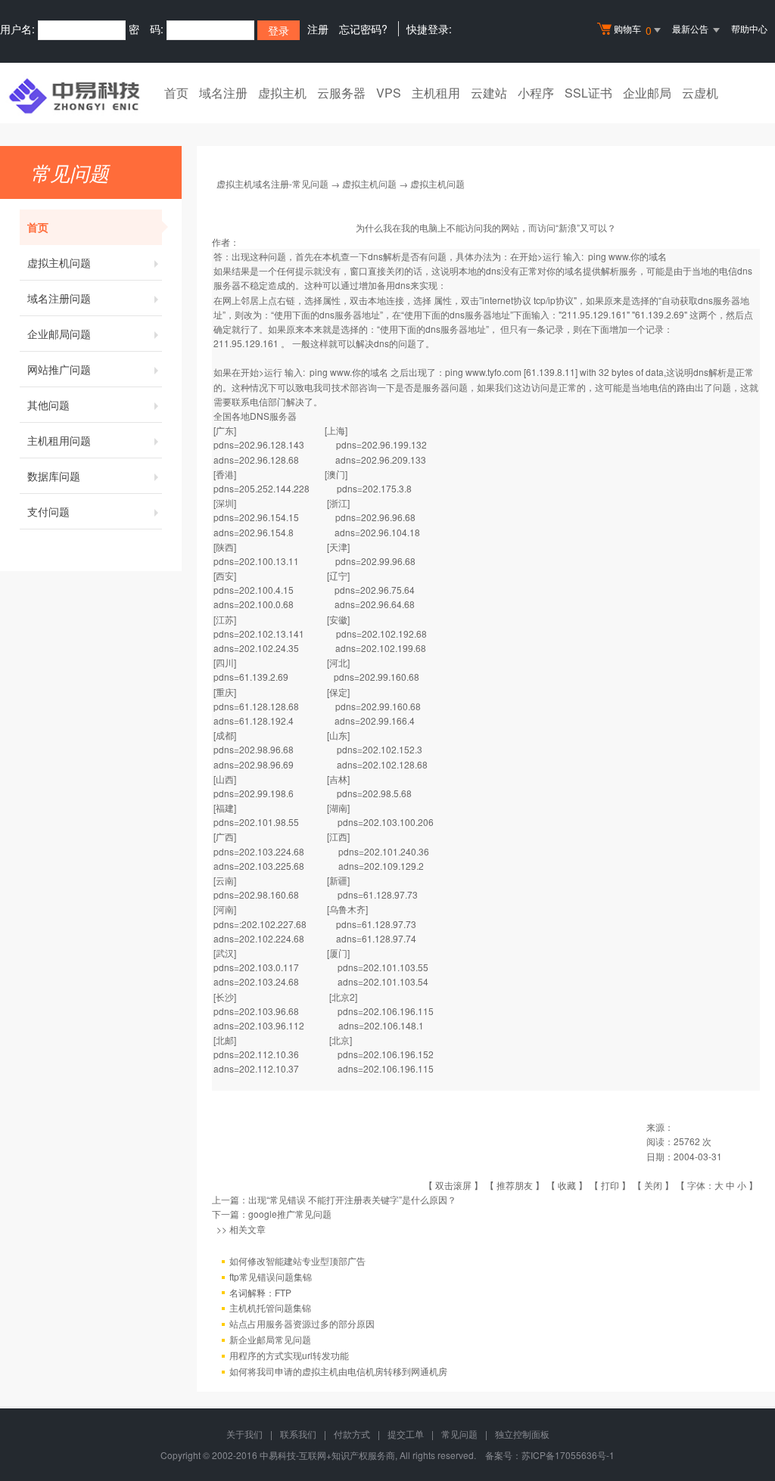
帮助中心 (749, 28)
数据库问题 (53, 475)
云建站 (489, 92)
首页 (176, 92)
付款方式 (352, 1433)
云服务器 (341, 92)
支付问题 (48, 511)
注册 (317, 28)
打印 (610, 1184)
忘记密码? (363, 28)
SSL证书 (588, 92)
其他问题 (48, 404)
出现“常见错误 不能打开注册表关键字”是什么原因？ (352, 1199)
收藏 (567, 1184)
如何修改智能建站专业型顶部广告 (297, 1260)
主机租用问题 (59, 440)
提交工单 (406, 1433)
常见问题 (459, 1433)
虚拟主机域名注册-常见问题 (272, 183)
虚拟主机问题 (59, 262)
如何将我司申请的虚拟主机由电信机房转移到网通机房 (338, 1371)
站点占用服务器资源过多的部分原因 (302, 1323)
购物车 (633, 30)
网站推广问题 (59, 369)
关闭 (653, 1184)
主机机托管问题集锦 (270, 1307)
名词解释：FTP (260, 1292)
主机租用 (436, 92)
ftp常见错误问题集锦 (270, 1276)
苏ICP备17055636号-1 (568, 1454)
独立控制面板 (522, 1433)
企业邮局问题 (59, 333)
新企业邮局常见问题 (270, 1339)
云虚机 (700, 92)
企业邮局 (647, 92)
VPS (388, 92)
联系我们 (298, 1433)
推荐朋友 (514, 1184)
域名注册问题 (59, 298)
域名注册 (223, 92)
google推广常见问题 (289, 1213)
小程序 (536, 92)
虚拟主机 (282, 92)
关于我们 (244, 1433)
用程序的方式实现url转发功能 (289, 1355)
